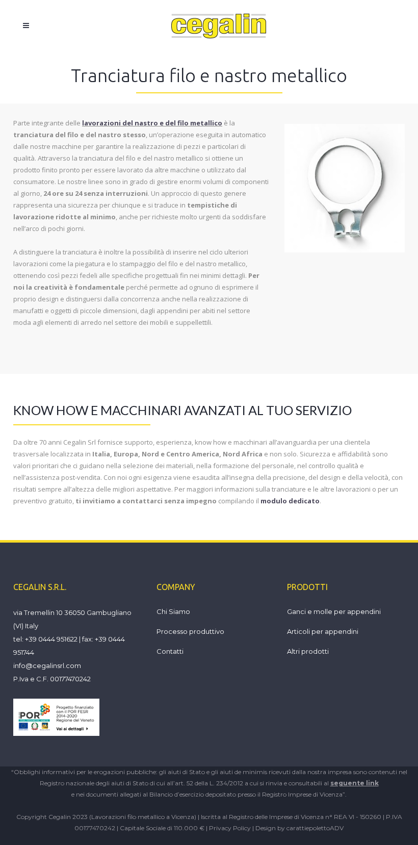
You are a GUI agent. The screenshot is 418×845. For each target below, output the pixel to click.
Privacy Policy (230, 828)
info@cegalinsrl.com (47, 665)
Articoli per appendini (322, 631)
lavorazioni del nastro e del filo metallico (152, 122)
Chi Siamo (173, 611)
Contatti (170, 651)
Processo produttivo (190, 631)
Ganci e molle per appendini (334, 611)
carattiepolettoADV (315, 828)
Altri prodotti (308, 651)
